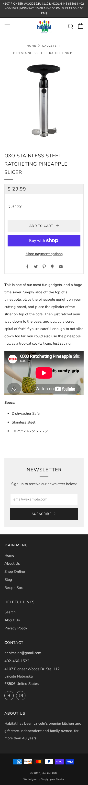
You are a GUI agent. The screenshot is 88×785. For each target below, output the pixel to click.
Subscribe (42, 514)
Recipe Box (13, 587)
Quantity (15, 206)
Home (31, 46)
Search (10, 612)
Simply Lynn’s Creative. (53, 779)
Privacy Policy (15, 628)
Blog (8, 579)
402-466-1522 (16, 660)
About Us (12, 563)
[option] (44, 100)
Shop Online (14, 571)
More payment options (44, 253)
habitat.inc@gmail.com (22, 652)
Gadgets (49, 46)
